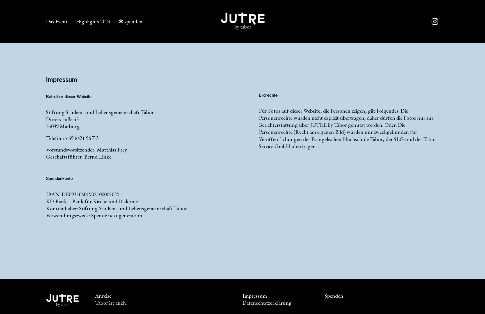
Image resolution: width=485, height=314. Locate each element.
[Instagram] (435, 21)
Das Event (57, 21)
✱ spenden (131, 21)
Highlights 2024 (93, 21)
